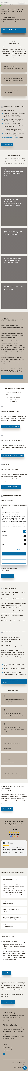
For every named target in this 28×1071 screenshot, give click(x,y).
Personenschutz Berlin (7, 1031)
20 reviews (16, 834)
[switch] (24, 536)
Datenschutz (22, 1062)
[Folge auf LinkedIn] (4, 1054)
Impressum (15, 1062)
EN (22, 2)
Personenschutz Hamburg (13, 1034)
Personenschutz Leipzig (8, 1036)
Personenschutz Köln (7, 1029)
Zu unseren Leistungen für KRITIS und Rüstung (14, 681)
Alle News (7, 972)
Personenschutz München (19, 1036)
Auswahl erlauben (14, 557)
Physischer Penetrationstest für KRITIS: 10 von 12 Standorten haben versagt (14, 946)
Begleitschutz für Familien (11, 426)
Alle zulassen (14, 554)
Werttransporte (8, 576)
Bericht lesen (7, 808)
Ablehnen (14, 562)
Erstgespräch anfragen (8, 1001)
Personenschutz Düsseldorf (9, 1033)
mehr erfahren (7, 144)
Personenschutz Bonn (18, 1031)
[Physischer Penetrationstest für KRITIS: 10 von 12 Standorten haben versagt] (14, 941)
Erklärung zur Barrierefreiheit (17, 1065)
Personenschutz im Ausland (11, 486)
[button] (25, 1068)
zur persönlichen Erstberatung (12, 377)
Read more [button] (5, 854)
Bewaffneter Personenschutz (11, 137)
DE (20, 2)
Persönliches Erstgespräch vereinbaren (11, 30)
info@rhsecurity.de (9, 1049)
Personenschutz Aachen (18, 1029)
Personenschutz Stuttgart (8, 1038)
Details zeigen (20, 549)
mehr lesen (6, 967)
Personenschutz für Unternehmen (13, 455)
